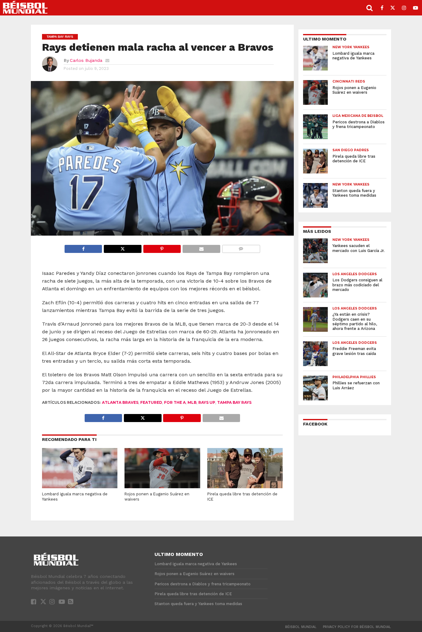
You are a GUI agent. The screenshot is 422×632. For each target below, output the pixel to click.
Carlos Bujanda (86, 60)
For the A (175, 402)
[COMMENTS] (241, 247)
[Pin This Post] (162, 247)
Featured (151, 402)
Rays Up (206, 402)
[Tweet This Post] (122, 247)
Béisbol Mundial (301, 627)
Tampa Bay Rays (234, 402)
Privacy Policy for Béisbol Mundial (357, 627)
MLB (192, 402)
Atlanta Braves (120, 402)
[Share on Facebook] (83, 247)
